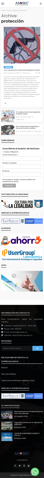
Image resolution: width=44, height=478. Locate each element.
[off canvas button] (2, 3)
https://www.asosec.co (22, 335)
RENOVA (4, 367)
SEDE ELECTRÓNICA (8, 374)
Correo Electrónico (10, 155)
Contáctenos (22, 460)
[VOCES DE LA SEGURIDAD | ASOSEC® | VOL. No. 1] (6, 436)
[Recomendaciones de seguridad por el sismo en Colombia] (6, 415)
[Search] (41, 3)
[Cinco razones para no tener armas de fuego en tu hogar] (22, 45)
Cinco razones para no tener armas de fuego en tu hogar (22, 70)
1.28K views (20, 119)
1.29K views (26, 73)
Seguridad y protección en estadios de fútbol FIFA (28, 424)
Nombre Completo (9, 163)
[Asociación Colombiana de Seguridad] (22, 454)
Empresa (5, 171)
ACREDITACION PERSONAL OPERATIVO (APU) (18, 380)
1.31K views (38, 131)
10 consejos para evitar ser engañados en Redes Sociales (28, 113)
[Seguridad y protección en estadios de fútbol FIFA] (6, 426)
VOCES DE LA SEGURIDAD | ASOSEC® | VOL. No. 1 (27, 434)
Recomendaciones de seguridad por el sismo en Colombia (28, 413)
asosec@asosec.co (19, 332)
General (8, 67)
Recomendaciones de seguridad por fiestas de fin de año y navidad (27, 127)
